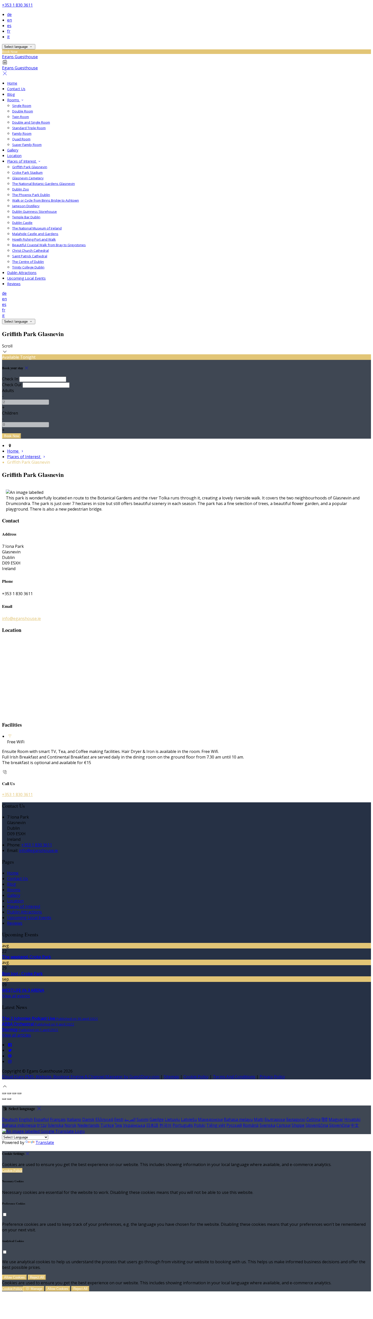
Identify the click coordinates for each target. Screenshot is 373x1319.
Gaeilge (156, 1119)
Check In (10, 379)
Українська (134, 1125)
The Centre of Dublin (28, 261)
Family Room (21, 133)
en (9, 20)
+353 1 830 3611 (17, 5)
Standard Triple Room (29, 128)
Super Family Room (27, 144)
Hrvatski (352, 1119)
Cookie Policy (196, 1076)
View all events (16, 996)
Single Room (21, 105)
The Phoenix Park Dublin (31, 194)
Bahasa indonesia (19, 1125)
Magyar (336, 1119)
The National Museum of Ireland (37, 228)
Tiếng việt (215, 1125)
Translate (45, 1142)
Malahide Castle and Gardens (35, 233)
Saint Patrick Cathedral (29, 256)
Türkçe (107, 1125)
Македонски (210, 1119)
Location (14, 155)
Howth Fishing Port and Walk (34, 239)
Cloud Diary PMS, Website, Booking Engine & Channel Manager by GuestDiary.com (80, 1076)
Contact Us (16, 88)
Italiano (74, 1119)
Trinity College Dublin (28, 267)
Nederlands (88, 1125)
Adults (8, 390)
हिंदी (324, 1119)
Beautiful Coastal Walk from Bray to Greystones (49, 245)
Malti (258, 1119)
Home (12, 83)
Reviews (14, 283)
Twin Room (20, 116)
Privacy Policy (272, 1076)
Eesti (118, 1119)
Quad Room (21, 139)
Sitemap (171, 1076)
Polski (199, 1125)
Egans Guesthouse (20, 57)
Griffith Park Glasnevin (29, 167)
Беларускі (295, 1119)
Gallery (12, 150)
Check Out (12, 384)
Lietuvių (172, 1119)
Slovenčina (339, 1125)
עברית (42, 1125)
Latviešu (189, 1119)
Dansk (88, 1119)
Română (251, 1125)
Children (10, 413)
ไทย (118, 1125)
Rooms (13, 100)
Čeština (313, 1119)
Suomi (142, 1119)
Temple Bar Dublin (26, 217)
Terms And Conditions (234, 1076)
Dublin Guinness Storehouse (34, 211)
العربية (129, 1119)
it (8, 37)
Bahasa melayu (238, 1119)
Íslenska (55, 1125)
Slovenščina (317, 1125)
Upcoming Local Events (26, 278)
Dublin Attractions (22, 272)
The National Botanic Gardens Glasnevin (43, 183)
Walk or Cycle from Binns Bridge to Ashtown (45, 200)
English (26, 1119)
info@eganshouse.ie (21, 618)
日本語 (152, 1125)
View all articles (16, 1035)
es (9, 25)
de (9, 14)
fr (8, 31)
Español (41, 1119)
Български (274, 1119)
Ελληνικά (104, 1119)
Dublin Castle (22, 222)
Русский (234, 1125)
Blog (11, 94)
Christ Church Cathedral (30, 250)
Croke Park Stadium (27, 172)
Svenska (267, 1125)
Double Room (22, 111)
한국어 (165, 1125)
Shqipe (298, 1125)
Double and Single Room (31, 122)
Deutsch (10, 1119)
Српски (283, 1125)
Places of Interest (22, 161)
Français (58, 1119)
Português (183, 1125)
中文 (355, 1125)
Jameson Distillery (26, 206)
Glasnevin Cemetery (28, 178)
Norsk (70, 1125)
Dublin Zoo (20, 189)
